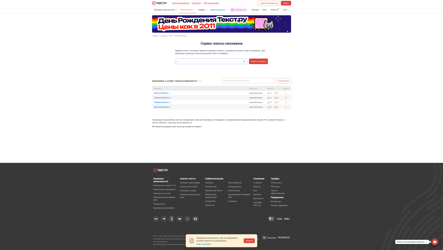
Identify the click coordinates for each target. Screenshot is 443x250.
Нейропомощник (217, 10)
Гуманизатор (211, 187)
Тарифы (201, 10)
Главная (155, 36)
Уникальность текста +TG (164, 185)
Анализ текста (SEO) (189, 187)
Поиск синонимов (258, 61)
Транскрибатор (234, 183)
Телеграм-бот (159, 204)
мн (171, 36)
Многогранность (161, 93)
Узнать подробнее (203, 244)
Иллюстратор (234, 190)
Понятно (249, 240)
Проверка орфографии (190, 183)
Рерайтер (209, 183)
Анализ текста (186, 10)
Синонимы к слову (188, 190)
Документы (258, 198)
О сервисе (232, 201)
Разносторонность (162, 97)
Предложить (284, 80)
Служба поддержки (279, 205)
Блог (265, 10)
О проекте (257, 183)
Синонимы (163, 36)
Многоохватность (162, 107)
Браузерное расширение (163, 208)
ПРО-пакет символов (211, 3)
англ (285, 10)
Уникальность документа (164, 189)
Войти (286, 3)
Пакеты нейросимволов (181, 3)
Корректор (209, 205)
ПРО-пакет (275, 187)
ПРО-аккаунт (196, 3)
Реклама (255, 10)
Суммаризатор (234, 187)
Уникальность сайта (162, 193)
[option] (221, 24)
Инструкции (276, 201)
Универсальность (161, 102)
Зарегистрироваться (269, 3)
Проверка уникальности (164, 10)
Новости (257, 187)
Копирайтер (210, 201)
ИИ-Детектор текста (213, 190)
